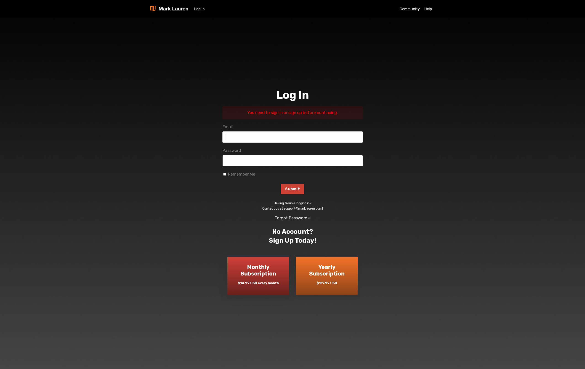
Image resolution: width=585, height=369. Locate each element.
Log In (199, 9)
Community (410, 9)
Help (428, 9)
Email (227, 126)
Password (231, 150)
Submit (292, 189)
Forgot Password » (292, 218)
